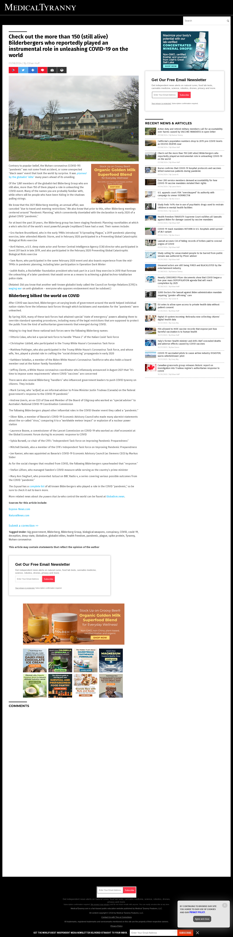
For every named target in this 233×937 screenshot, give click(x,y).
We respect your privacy (100, 904)
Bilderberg (53, 531)
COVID (123, 531)
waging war (15, 288)
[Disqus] (74, 749)
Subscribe (185, 932)
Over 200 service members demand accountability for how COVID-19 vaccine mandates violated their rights (187, 182)
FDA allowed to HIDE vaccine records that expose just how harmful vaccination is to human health (187, 330)
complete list (36, 486)
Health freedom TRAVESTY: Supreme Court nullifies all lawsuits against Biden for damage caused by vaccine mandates (190, 218)
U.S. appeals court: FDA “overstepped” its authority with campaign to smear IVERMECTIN (186, 194)
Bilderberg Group (71, 531)
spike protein (116, 535)
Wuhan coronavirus (20, 539)
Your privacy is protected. (25, 588)
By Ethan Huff (174, 147)
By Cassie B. (174, 175)
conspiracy (112, 531)
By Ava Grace (174, 199)
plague (103, 535)
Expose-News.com (19, 509)
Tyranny (130, 535)
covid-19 (133, 531)
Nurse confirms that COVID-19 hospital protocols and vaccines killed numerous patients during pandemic (189, 169)
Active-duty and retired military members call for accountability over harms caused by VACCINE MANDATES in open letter (190, 130)
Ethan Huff (33, 63)
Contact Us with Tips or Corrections (116, 917)
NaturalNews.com (19, 515)
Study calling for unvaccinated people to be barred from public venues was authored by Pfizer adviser (190, 254)
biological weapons (94, 531)
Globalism (41, 535)
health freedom (76, 535)
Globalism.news (115, 496)
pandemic (92, 535)
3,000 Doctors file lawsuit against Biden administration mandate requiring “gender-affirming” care (190, 294)
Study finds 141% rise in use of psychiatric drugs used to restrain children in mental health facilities (190, 206)
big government (36, 531)
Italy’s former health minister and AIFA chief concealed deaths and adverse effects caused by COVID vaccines (189, 342)
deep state (28, 535)
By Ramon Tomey (176, 135)
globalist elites (57, 535)
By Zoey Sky (174, 323)
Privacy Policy (116, 926)
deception (15, 535)
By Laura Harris (175, 187)
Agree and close (202, 919)
